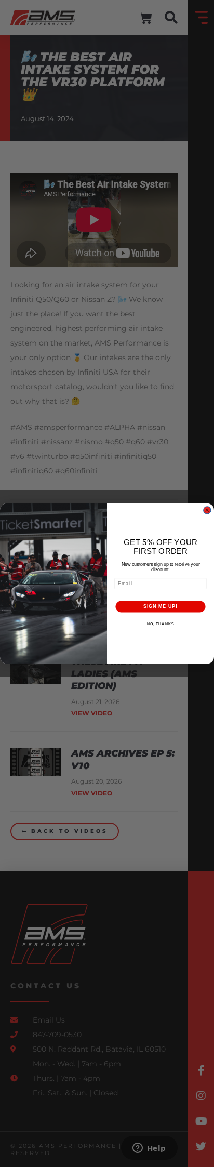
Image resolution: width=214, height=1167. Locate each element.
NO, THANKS (160, 623)
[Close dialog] (207, 510)
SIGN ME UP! (160, 606)
